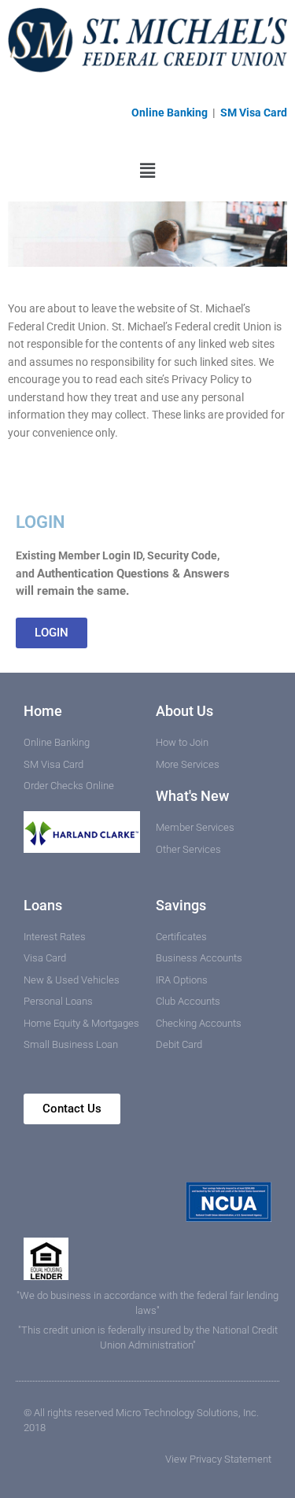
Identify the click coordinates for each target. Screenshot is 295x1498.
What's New (192, 796)
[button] (147, 171)
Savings (181, 905)
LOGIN (40, 522)
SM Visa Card (253, 112)
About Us (184, 711)
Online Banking (170, 112)
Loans (43, 905)
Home (43, 711)
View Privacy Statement (218, 1459)
